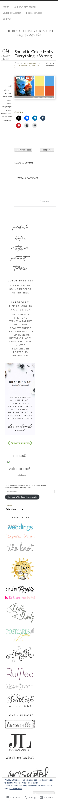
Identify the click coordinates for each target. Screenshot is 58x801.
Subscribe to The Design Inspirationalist (22, 497)
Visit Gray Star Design (25, 7)
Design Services (34, 13)
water (9, 120)
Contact (7, 19)
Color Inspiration (22, 65)
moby (3, 113)
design (8, 103)
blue (9, 93)
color (5, 97)
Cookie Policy (16, 789)
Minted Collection (12, 13)
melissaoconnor (31, 63)
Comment (44, 201)
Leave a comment (50, 64)
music (8, 113)
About (6, 7)
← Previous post (23, 150)
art (6, 93)
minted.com (21, 475)
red (2, 117)
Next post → (47, 150)
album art (7, 90)
